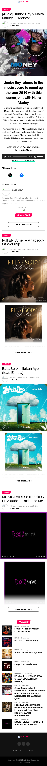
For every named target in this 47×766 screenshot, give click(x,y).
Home (15, 751)
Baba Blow (15, 25)
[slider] (40, 156)
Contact (31, 751)
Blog (22, 751)
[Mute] (34, 156)
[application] (23, 156)
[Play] (5, 156)
